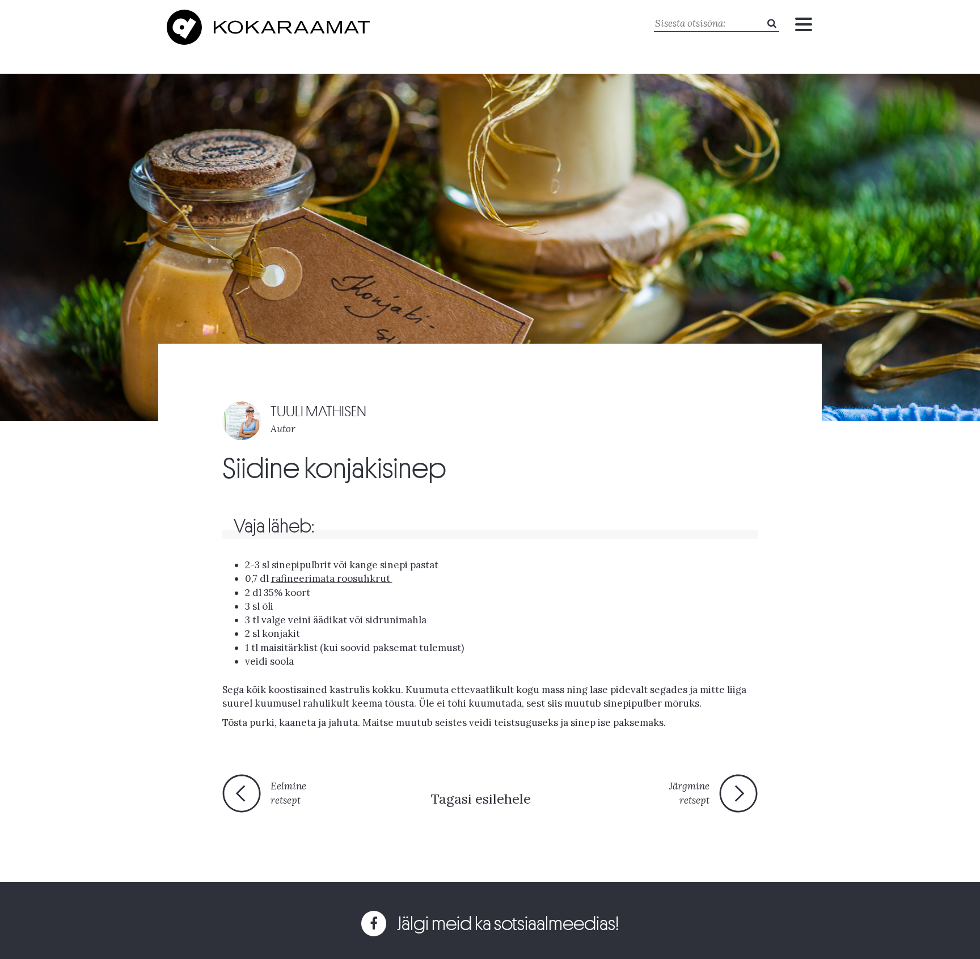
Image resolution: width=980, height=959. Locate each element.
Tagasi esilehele (480, 799)
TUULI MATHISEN (318, 411)
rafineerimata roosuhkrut (331, 578)
